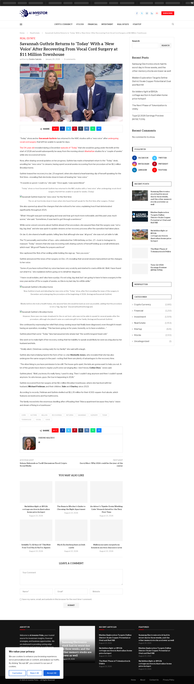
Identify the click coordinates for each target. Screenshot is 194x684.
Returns (69, 415)
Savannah (82, 415)
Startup (137, 24)
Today (104, 415)
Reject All (34, 673)
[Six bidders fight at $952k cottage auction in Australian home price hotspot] (36, 492)
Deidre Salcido (35, 59)
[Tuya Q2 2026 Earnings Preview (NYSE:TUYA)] (140, 269)
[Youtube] (157, 13)
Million (44, 415)
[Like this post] (56, 129)
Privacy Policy (168, 680)
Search (136, 41)
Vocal (38, 419)
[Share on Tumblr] (80, 129)
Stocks (80, 24)
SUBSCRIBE (168, 13)
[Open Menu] (21, 24)
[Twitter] (142, 13)
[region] (34, 663)
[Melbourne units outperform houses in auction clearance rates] (106, 530)
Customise (17, 673)
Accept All (51, 673)
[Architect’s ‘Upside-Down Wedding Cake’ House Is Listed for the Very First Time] (106, 492)
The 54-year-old (27, 148)
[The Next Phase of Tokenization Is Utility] (140, 253)
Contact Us (154, 680)
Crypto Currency (63, 24)
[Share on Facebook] (62, 129)
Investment (107, 24)
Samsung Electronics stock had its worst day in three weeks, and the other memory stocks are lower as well (151, 67)
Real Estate (123, 24)
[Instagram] (147, 13)
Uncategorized (152, 341)
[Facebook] (137, 13)
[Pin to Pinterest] (74, 129)
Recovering (57, 415)
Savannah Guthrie (48, 138)
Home (22, 33)
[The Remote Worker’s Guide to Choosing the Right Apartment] (71, 492)
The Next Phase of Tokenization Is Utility (161, 250)
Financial (93, 24)
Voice (48, 419)
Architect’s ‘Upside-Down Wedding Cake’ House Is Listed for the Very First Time (106, 509)
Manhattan (89, 151)
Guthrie (33, 415)
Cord (24, 415)
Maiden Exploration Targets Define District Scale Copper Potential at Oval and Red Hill (151, 81)
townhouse (26, 419)
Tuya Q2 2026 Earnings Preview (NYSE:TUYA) (159, 267)
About (142, 680)
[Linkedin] (152, 13)
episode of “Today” (69, 148)
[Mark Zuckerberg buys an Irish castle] (71, 530)
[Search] (173, 24)
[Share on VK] (86, 129)
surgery (94, 415)
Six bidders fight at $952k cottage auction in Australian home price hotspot (36, 509)
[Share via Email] (98, 129)
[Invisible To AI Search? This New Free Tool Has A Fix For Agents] (36, 530)
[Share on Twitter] (68, 129)
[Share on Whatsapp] (92, 129)
